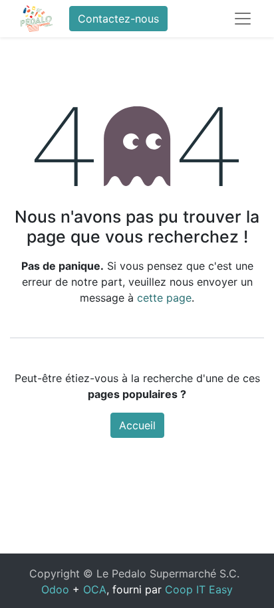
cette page (164, 297)
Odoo (55, 589)
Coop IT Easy (199, 589)
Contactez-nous (118, 18)
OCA (94, 589)
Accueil (137, 425)
